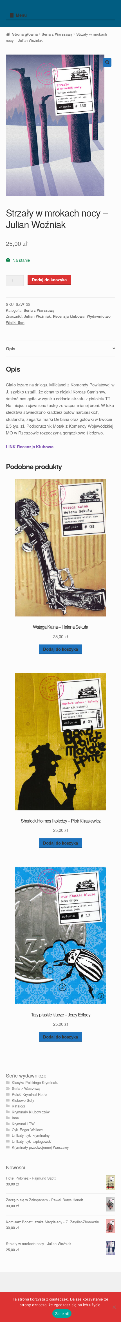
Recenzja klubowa (68, 316)
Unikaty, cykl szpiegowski (31, 1141)
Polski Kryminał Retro (29, 1094)
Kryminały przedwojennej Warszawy (40, 1147)
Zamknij (62, 1313)
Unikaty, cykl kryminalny (31, 1135)
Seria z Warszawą (57, 34)
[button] (107, 62)
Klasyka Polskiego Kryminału (35, 1082)
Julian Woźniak (37, 316)
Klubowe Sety (23, 1100)
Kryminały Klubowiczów (31, 1112)
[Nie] (114, 1307)
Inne (15, 1117)
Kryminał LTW (23, 1123)
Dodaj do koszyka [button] (60, 649)
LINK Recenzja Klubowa (29, 446)
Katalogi (18, 1106)
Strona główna (25, 34)
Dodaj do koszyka (49, 279)
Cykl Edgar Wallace (27, 1129)
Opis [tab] (10, 348)
